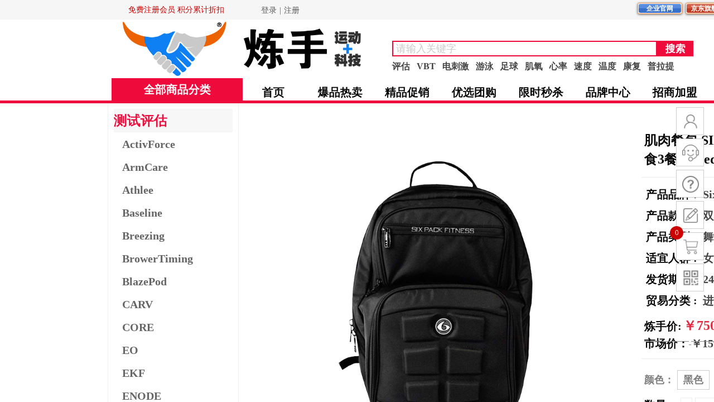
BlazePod (144, 281)
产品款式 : (673, 215)
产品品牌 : (673, 194)
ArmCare (145, 167)
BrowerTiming (157, 258)
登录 (269, 10)
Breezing (143, 235)
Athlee (137, 190)
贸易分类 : (673, 300)
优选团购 (474, 92)
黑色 (693, 379)
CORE (138, 327)
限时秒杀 (541, 92)
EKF (133, 373)
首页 (273, 92)
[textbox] (524, 48)
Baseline (142, 213)
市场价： (666, 343)
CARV (137, 304)
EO (130, 350)
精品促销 (407, 92)
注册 (292, 10)
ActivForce (148, 144)
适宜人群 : (673, 258)
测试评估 (140, 120)
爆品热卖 (340, 92)
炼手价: (663, 326)
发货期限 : (673, 279)
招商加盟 (675, 92)
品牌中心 (608, 92)
